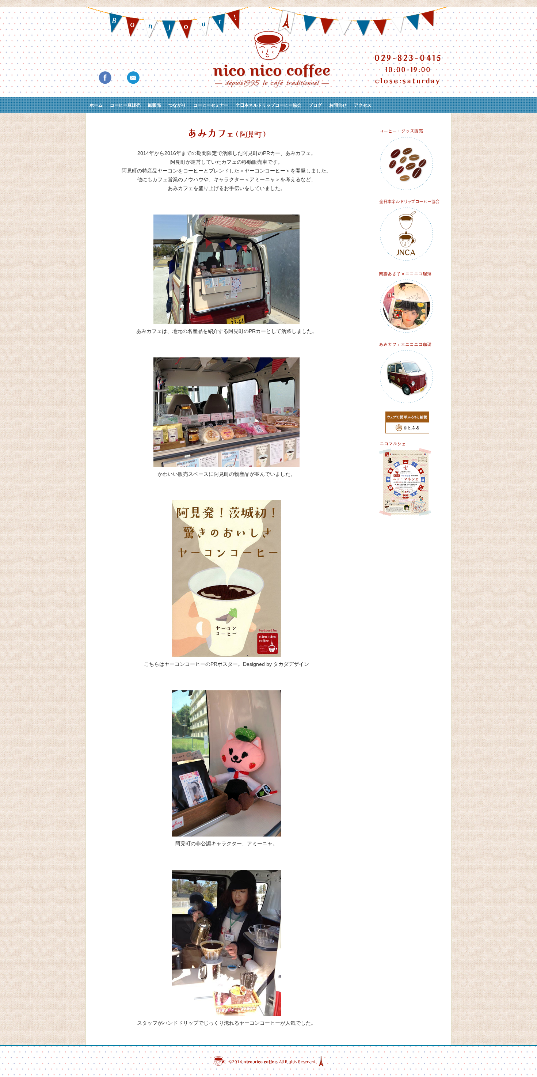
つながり (177, 105)
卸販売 (154, 105)
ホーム (96, 105)
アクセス (363, 105)
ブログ (315, 105)
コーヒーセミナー (210, 105)
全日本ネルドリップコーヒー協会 (268, 105)
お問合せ (338, 105)
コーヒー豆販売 (125, 105)
